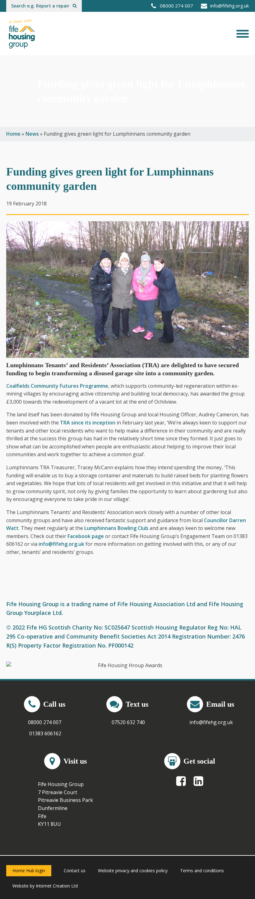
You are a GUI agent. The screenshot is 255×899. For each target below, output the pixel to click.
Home (13, 133)
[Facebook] (181, 781)
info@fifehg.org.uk (61, 544)
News (32, 133)
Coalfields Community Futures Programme (57, 385)
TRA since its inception (87, 422)
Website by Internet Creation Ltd (45, 886)
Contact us (75, 870)
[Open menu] (242, 33)
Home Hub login (28, 870)
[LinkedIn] (198, 781)
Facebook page (85, 536)
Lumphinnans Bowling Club (116, 528)
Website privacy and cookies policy (133, 870)
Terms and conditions (202, 870)
